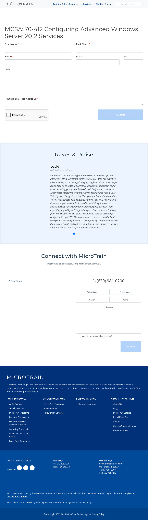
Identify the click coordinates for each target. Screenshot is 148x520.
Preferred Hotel (120, 430)
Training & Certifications (66, 4)
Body (7, 69)
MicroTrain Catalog (122, 412)
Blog (115, 408)
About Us (117, 404)
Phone (79, 56)
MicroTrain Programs (19, 412)
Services (87, 4)
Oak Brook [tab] (16, 281)
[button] (68, 234)
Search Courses (16, 408)
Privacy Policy (97, 514)
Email (8, 56)
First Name (11, 44)
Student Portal (103, 4)
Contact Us (118, 421)
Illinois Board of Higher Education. (106, 493)
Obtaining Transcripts (19, 429)
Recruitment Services (53, 412)
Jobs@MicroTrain (121, 417)
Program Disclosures (19, 417)
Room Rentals (50, 408)
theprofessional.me (87, 404)
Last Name (82, 44)
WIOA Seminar (16, 404)
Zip (125, 56)
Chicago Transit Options (124, 426)
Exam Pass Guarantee (19, 441)
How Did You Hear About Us (20, 98)
